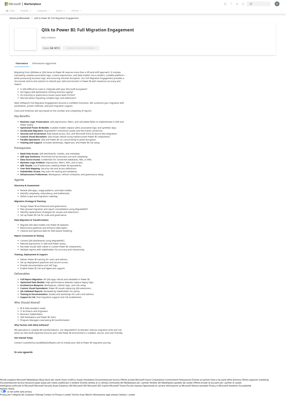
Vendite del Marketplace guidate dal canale (171, 382)
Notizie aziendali (200, 385)
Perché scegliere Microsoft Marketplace (19, 379)
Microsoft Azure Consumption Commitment (157, 379)
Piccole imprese (134, 385)
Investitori (233, 385)
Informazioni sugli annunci (106, 394)
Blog (41, 379)
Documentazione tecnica (107, 379)
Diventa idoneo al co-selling (94, 382)
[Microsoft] (13, 4)
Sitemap (39, 394)
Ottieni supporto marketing (255, 379)
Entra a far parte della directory (225, 379)
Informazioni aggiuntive (44, 63)
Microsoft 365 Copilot (98, 385)
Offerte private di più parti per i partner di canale (217, 382)
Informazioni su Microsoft (178, 385)
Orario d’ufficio (68, 379)
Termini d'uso (78, 394)
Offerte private (127, 379)
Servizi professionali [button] (20, 18)
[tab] (22, 63)
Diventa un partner (201, 379)
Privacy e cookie (63, 394)
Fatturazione (185, 379)
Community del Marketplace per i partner (128, 382)
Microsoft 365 (80, 385)
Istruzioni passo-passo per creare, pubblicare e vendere (52, 382)
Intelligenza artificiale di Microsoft (17, 385)
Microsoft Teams (117, 385)
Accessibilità (245, 385)
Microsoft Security (43, 385)
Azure (55, 385)
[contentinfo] (32, 18)
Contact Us (49, 394)
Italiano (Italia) (7, 388)
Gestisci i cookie (127, 394)
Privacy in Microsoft (218, 385)
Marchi (88, 394)
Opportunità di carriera (154, 385)
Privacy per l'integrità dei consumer (17, 394)
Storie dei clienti (53, 379)
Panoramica (22, 63)
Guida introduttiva (86, 379)
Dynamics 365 (66, 385)
